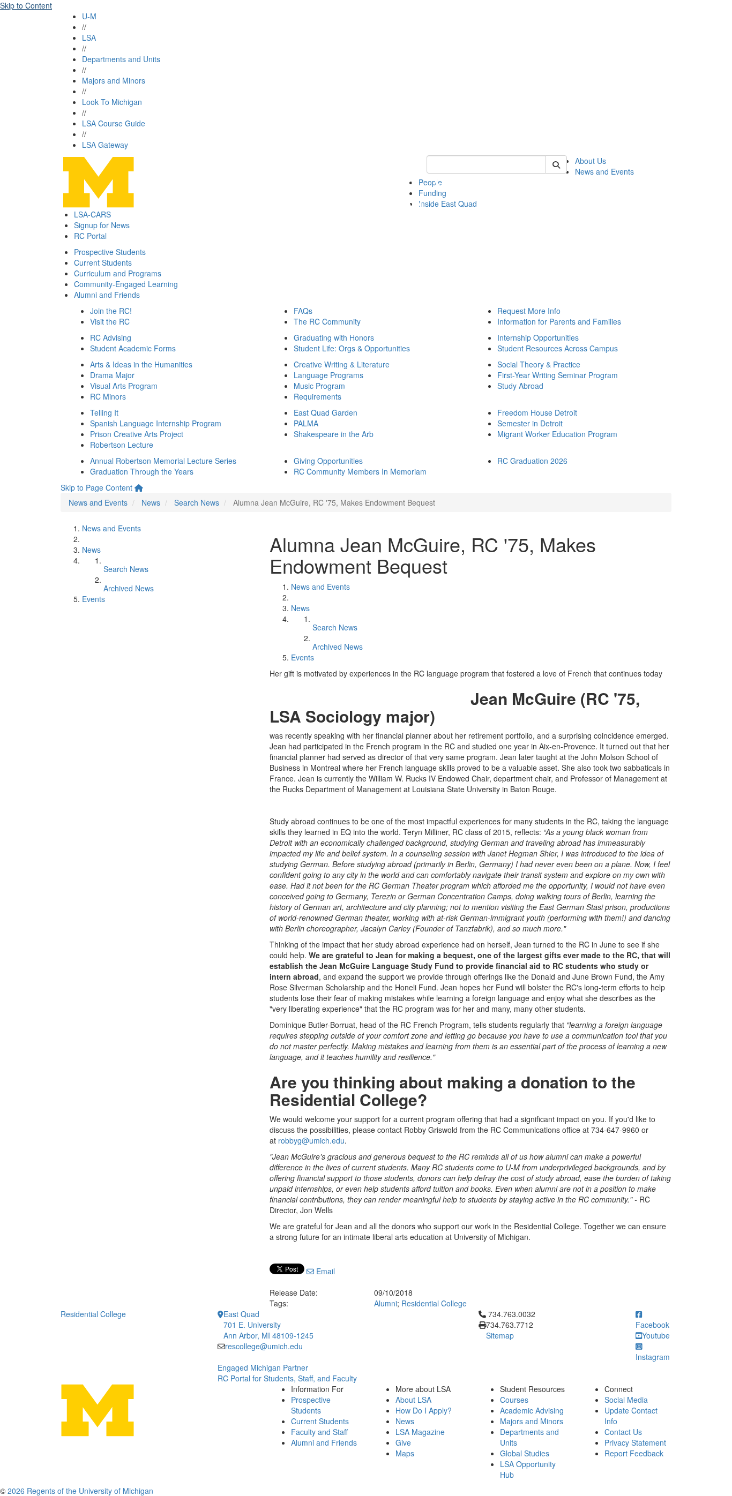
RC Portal (90, 235)
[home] (139, 487)
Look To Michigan (112, 101)
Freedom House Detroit (537, 412)
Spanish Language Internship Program (155, 423)
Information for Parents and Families (559, 321)
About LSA (413, 1399)
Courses (514, 1399)
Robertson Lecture (121, 444)
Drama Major (112, 375)
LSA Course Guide (113, 123)
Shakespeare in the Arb (334, 433)
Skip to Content (26, 5)
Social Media (626, 1399)
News (150, 502)
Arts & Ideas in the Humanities (141, 364)
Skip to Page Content (96, 487)
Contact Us (623, 1431)
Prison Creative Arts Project (136, 433)
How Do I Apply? (423, 1410)
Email (324, 1271)
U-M (89, 16)
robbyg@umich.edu (311, 1140)
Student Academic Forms (133, 348)
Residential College (434, 1303)
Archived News (128, 588)
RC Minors (108, 396)
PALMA (306, 423)
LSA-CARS (92, 214)
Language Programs (328, 375)
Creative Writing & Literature (342, 364)
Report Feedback (633, 1453)
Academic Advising (532, 1410)
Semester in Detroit (530, 423)
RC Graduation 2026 (532, 460)
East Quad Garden (325, 412)
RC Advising (110, 337)
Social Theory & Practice (538, 364)
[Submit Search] (556, 164)
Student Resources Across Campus (557, 348)
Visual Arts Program (124, 385)
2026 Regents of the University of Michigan (80, 1490)
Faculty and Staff (319, 1431)
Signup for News (102, 225)
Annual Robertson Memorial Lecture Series (163, 460)
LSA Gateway (105, 144)
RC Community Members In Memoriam (360, 471)
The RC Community (327, 321)
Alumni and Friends (107, 294)
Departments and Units (121, 59)
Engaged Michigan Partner (263, 1367)
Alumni (385, 1303)
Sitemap (500, 1335)
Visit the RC (110, 321)
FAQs (303, 310)
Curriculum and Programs (117, 273)
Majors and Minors (113, 80)
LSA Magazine (420, 1431)
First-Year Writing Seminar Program (557, 375)
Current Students (103, 262)
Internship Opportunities (538, 337)
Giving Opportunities (328, 460)
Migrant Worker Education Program (557, 433)
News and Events (604, 171)
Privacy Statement (635, 1442)
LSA (89, 37)
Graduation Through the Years (141, 471)
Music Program (319, 385)
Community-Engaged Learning (126, 284)
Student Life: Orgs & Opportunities (352, 348)
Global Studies (524, 1453)
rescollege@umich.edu (264, 1346)
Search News (196, 502)
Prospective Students (110, 251)
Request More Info (529, 310)
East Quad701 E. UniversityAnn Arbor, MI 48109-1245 (268, 1325)
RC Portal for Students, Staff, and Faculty (287, 1378)
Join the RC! (111, 310)
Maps (404, 1453)
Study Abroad (520, 385)
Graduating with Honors (334, 337)
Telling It (104, 412)
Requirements (317, 396)
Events (93, 598)
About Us (590, 160)
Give (403, 1442)
